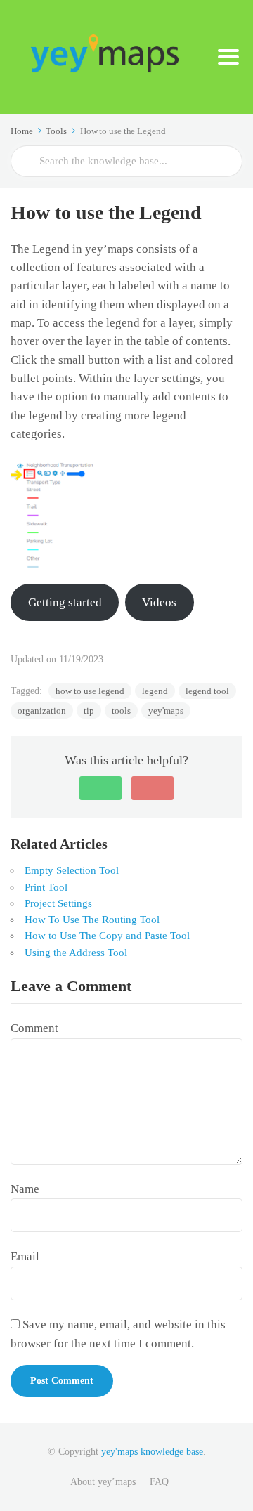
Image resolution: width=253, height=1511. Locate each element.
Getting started (65, 602)
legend (155, 691)
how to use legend (90, 691)
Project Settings (58, 903)
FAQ (159, 1482)
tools (121, 710)
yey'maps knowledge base (152, 1451)
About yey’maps (103, 1482)
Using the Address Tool (76, 952)
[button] (100, 788)
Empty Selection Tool (72, 870)
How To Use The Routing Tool (92, 919)
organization (42, 710)
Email (25, 1256)
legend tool (207, 691)
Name (25, 1189)
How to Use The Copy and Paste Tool (107, 935)
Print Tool (46, 887)
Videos (159, 602)
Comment (34, 1028)
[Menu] (228, 57)
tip (89, 710)
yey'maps (165, 710)
